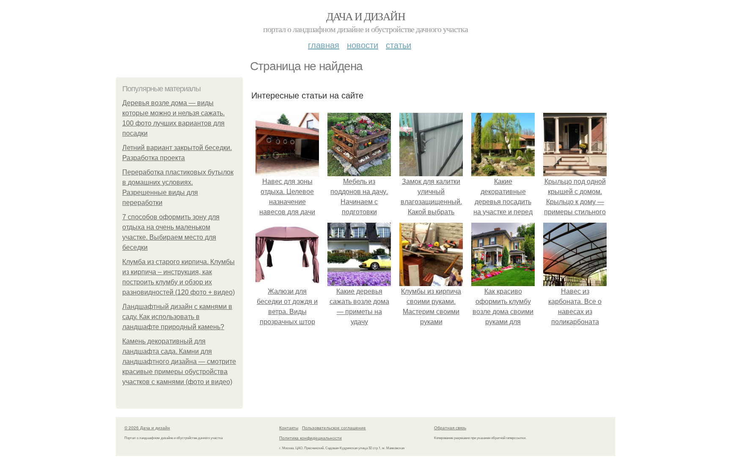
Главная (323, 44)
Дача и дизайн (365, 16)
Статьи (398, 44)
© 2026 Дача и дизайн (147, 428)
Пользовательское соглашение (334, 428)
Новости (362, 44)
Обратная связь (450, 428)
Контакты (288, 428)
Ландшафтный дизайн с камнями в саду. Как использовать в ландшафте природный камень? (177, 316)
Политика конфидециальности (310, 438)
